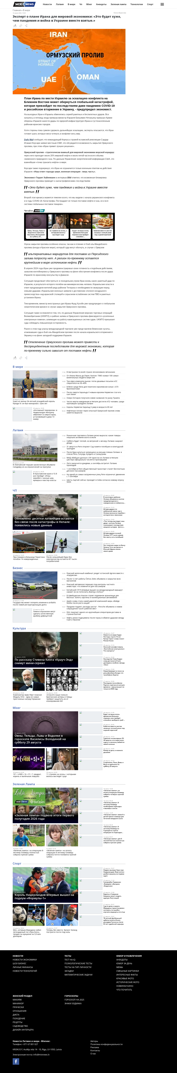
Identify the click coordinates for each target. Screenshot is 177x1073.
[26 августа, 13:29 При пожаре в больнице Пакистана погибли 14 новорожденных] (29, 542)
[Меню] (162, 4)
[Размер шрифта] (15, 26)
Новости (47, 4)
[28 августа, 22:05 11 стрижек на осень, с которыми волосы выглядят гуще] (62, 759)
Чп (80, 4)
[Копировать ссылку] (21, 26)
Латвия (60, 4)
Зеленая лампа (118, 4)
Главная (17, 10)
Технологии (136, 4)
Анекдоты (101, 4)
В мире (71, 4)
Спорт (150, 4)
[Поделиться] (26, 26)
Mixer (89, 4)
